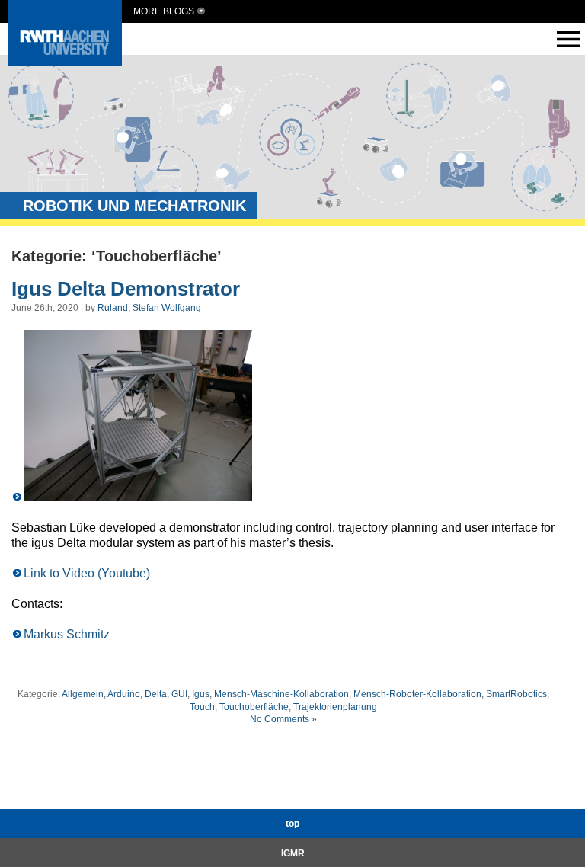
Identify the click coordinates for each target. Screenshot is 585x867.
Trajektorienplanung (335, 707)
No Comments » (283, 719)
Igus (200, 694)
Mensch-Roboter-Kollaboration (417, 694)
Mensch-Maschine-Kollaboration (281, 694)
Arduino (123, 694)
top (292, 823)
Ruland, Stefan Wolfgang (149, 307)
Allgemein (83, 694)
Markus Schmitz (67, 634)
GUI (179, 694)
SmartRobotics (516, 694)
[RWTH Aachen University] (65, 61)
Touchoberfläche (254, 707)
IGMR (293, 853)
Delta (156, 694)
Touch (202, 707)
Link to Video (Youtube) (87, 573)
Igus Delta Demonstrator (125, 288)
